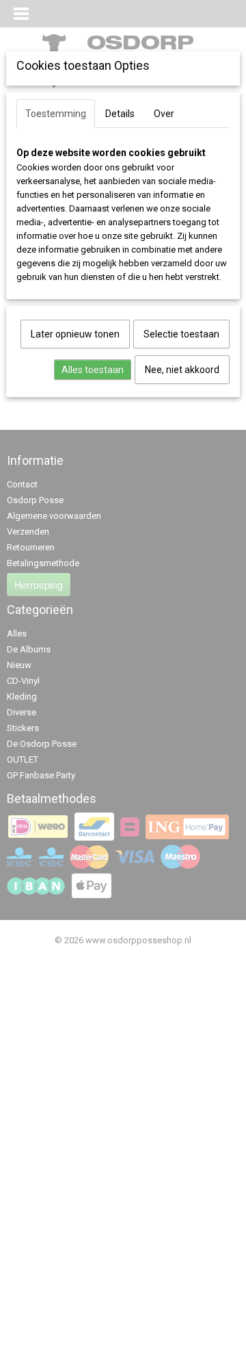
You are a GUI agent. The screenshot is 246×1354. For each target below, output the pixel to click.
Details (120, 113)
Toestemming (55, 113)
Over (164, 113)
